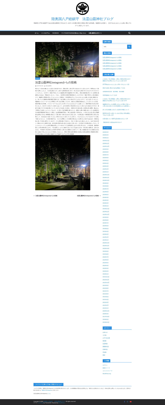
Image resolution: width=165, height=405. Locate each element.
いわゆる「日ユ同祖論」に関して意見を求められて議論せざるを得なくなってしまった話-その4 (116, 79)
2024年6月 (106, 191)
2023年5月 (106, 228)
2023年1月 (106, 240)
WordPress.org (107, 373)
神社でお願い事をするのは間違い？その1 (114, 88)
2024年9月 (106, 183)
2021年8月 (106, 288)
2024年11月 (106, 177)
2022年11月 (106, 245)
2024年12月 (106, 174)
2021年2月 (106, 305)
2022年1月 (106, 274)
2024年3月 (106, 200)
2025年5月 (106, 160)
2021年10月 (106, 282)
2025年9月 (106, 149)
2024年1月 (106, 206)
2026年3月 (106, 132)
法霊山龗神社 (48, 85)
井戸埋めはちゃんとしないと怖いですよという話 (116, 84)
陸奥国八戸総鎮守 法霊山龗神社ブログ (82, 19)
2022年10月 (106, 248)
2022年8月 (106, 254)
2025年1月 (106, 172)
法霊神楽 (105, 343)
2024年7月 (106, 189)
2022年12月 (106, 242)
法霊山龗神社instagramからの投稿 (46, 195)
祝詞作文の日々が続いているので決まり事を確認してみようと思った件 (116, 114)
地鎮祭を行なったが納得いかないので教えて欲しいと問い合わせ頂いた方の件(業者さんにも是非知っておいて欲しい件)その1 (117, 105)
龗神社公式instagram (47, 390)
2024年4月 (106, 197)
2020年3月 (106, 313)
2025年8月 (106, 152)
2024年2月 (106, 203)
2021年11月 (106, 279)
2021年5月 (106, 296)
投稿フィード (106, 368)
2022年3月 (106, 268)
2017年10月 (106, 316)
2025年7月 (106, 154)
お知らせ (105, 332)
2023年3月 (106, 234)
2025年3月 (106, 166)
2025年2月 (106, 169)
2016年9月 (106, 319)
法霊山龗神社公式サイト (95, 33)
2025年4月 (106, 163)
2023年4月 (106, 231)
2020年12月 (106, 311)
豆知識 (104, 352)
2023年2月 (106, 237)
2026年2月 (106, 135)
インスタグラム (45, 33)
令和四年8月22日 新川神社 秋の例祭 (113, 91)
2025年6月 (106, 157)
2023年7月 (106, 223)
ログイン (105, 365)
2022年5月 (106, 262)
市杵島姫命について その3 (110, 95)
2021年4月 (106, 299)
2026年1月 (106, 137)
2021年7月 (106, 291)
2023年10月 (106, 214)
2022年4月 (106, 265)
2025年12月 (106, 140)
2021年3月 (106, 302)
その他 (104, 335)
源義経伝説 (106, 346)
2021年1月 (106, 308)
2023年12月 (106, 208)
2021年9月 (106, 285)
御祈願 (104, 341)
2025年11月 (106, 143)
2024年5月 (106, 194)
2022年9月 (106, 251)
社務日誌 (37, 78)
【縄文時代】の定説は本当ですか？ (112, 122)
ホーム (36, 33)
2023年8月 (106, 220)
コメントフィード (107, 370)
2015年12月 (106, 322)
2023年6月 (106, 225)
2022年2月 (106, 271)
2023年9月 (106, 217)
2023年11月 (106, 211)
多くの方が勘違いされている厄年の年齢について (116, 109)
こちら (49, 393)
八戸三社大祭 (106, 338)
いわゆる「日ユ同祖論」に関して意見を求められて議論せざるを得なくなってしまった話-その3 (116, 99)
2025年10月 (106, 146)
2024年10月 (106, 180)
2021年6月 (106, 294)
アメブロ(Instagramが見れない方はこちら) (73, 33)
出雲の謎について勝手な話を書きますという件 (115, 118)
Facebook (55, 33)
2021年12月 (106, 277)
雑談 (104, 355)
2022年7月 (106, 257)
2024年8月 (106, 186)
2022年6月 (106, 260)
